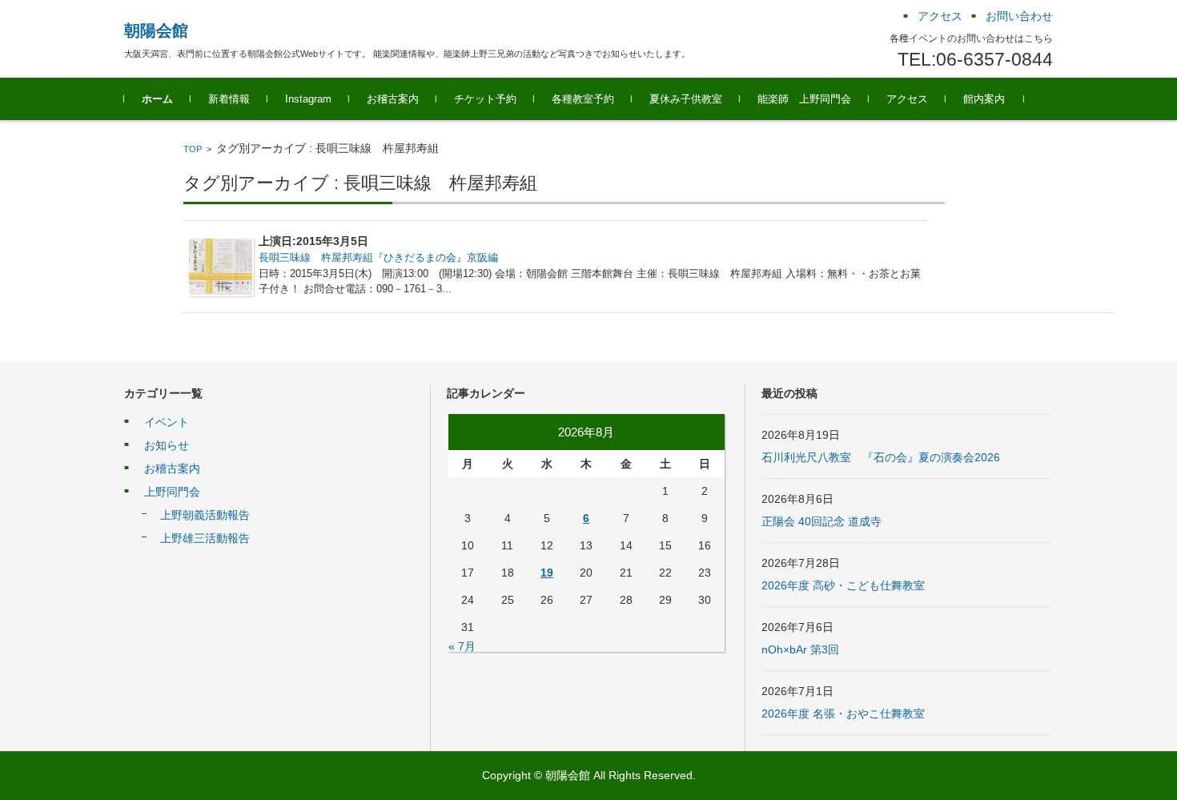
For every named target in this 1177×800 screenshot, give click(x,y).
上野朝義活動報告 (205, 515)
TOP (192, 149)
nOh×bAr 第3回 (800, 649)
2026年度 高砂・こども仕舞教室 (843, 585)
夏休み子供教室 (685, 99)
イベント (166, 422)
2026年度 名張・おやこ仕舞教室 (843, 713)
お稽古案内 (393, 99)
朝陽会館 (156, 30)
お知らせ (166, 445)
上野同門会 (172, 491)
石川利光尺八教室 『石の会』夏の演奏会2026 (880, 457)
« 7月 (462, 646)
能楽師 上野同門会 (804, 99)
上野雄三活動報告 (205, 538)
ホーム (157, 99)
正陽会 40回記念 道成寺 (821, 521)
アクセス (907, 99)
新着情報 (229, 99)
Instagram (308, 99)
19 (546, 572)
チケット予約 (485, 99)
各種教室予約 (583, 99)
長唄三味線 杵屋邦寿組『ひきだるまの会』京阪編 (378, 257)
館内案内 (984, 99)
